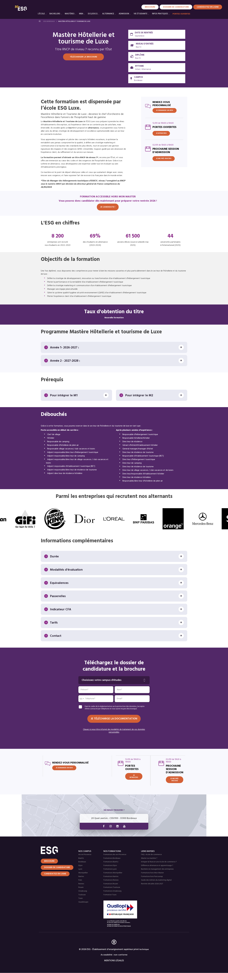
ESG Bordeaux (49, 21)
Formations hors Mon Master (152, 872)
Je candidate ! (107, 207)
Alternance (108, 13)
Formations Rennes (110, 880)
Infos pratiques (160, 13)
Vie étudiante (140, 13)
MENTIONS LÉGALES (114, 960)
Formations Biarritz (110, 861)
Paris (80, 880)
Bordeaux (82, 861)
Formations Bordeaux (111, 858)
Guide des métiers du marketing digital (156, 880)
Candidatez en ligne (55, 874)
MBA (81, 13)
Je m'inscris (161, 133)
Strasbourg (82, 891)
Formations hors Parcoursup (152, 876)
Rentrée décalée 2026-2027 (152, 883)
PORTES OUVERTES (181, 13)
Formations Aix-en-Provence (114, 854)
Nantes (81, 876)
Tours (80, 898)
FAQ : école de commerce (151, 854)
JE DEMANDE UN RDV (164, 110)
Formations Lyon (110, 869)
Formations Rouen (110, 883)
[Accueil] (56, 850)
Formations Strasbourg (112, 891)
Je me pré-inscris (163, 158)
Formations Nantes (110, 876)
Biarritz (81, 858)
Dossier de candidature (176, 7)
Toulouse (82, 894)
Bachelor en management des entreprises (157, 869)
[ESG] (21, 8)
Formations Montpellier (112, 872)
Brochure (150, 7)
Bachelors (54, 13)
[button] (114, 946)
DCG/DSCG (93, 13)
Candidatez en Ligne (208, 7)
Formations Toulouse (111, 887)
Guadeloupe (83, 902)
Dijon (80, 865)
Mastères (69, 13)
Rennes (81, 883)
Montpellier (83, 872)
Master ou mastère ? (149, 858)
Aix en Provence (84, 854)
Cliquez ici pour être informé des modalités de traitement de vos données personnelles (114, 731)
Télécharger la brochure (83, 57)
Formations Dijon (110, 865)
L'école (41, 13)
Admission (124, 13)
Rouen (81, 887)
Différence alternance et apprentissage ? (157, 865)
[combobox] (82, 698)
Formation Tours (109, 894)
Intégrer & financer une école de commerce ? (159, 861)
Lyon (80, 869)
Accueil (40, 21)
